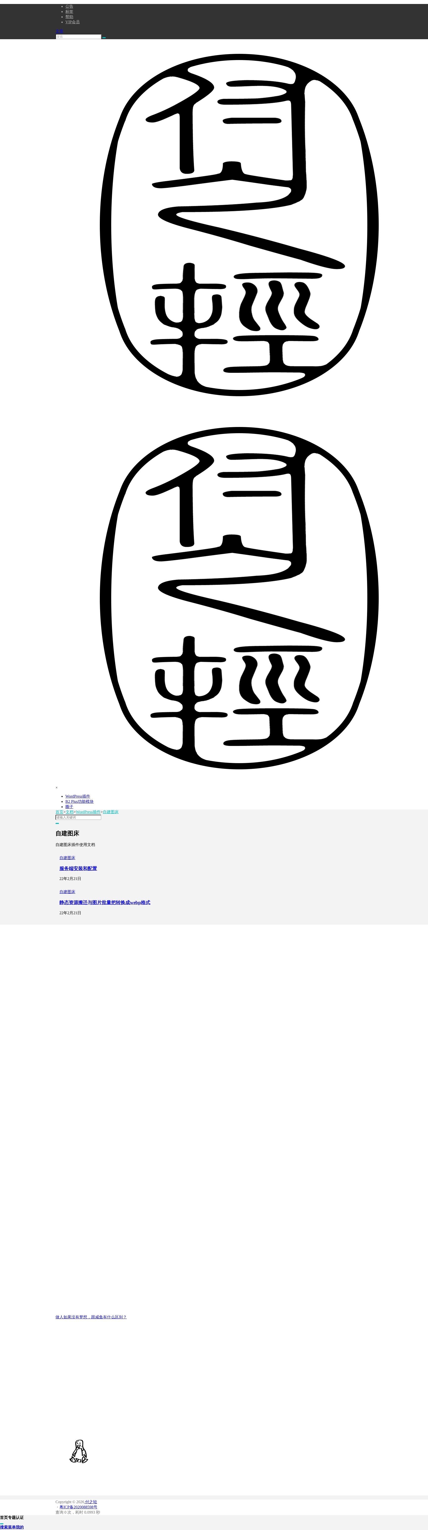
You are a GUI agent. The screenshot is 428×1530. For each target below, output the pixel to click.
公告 (69, 6)
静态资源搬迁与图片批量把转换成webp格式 (104, 902)
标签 (69, 11)
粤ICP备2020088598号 (78, 1507)
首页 (59, 812)
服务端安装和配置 (78, 868)
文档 (70, 812)
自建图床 (111, 812)
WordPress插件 (88, 812)
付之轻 (90, 1502)
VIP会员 (72, 22)
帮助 (69, 17)
